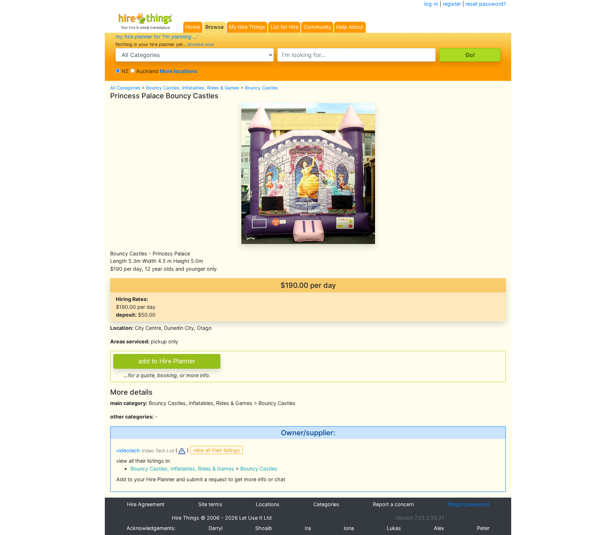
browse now (201, 44)
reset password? (486, 4)
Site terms (210, 504)
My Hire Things (247, 27)
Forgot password (468, 504)
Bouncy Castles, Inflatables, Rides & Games (192, 87)
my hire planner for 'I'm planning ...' (156, 36)
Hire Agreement (145, 504)
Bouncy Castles (261, 87)
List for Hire (284, 27)
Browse (214, 27)
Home (192, 27)
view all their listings (216, 450)
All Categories (125, 87)
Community (317, 27)
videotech (145, 450)
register (452, 4)
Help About (349, 27)
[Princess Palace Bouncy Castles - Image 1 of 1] (308, 173)
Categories (326, 504)
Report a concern (393, 504)
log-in (431, 4)
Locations (267, 504)
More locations (178, 71)
